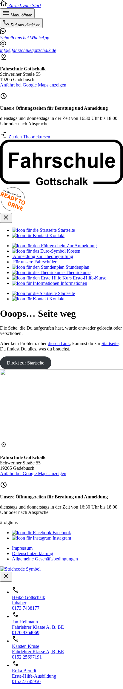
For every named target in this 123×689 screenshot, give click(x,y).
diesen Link (59, 343)
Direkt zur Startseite (25, 362)
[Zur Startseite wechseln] (61, 183)
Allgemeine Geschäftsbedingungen (45, 558)
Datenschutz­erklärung (32, 553)
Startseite (110, 343)
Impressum (22, 548)
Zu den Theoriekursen (28, 136)
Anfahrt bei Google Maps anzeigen (33, 84)
